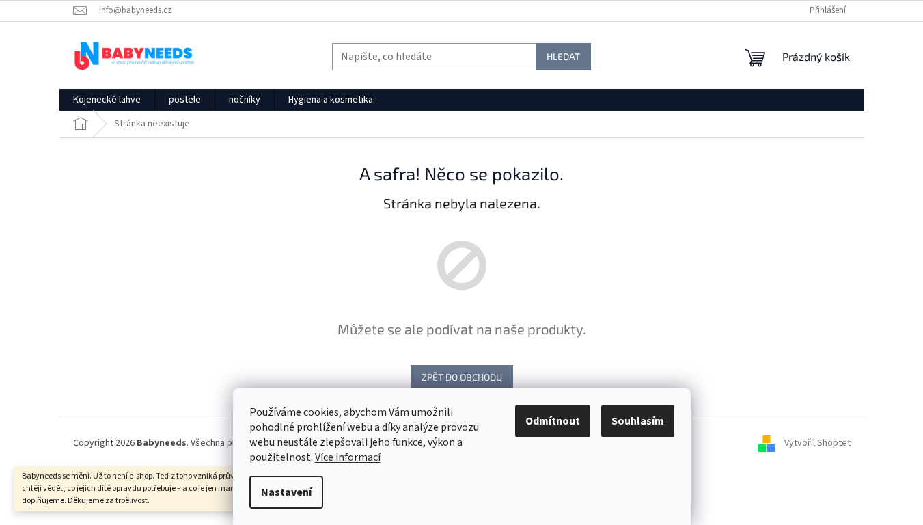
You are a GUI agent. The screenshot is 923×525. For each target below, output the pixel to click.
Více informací (348, 457)
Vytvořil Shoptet (817, 443)
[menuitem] (106, 100)
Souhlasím (637, 421)
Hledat (563, 56)
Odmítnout (552, 421)
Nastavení (286, 492)
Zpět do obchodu (462, 377)
